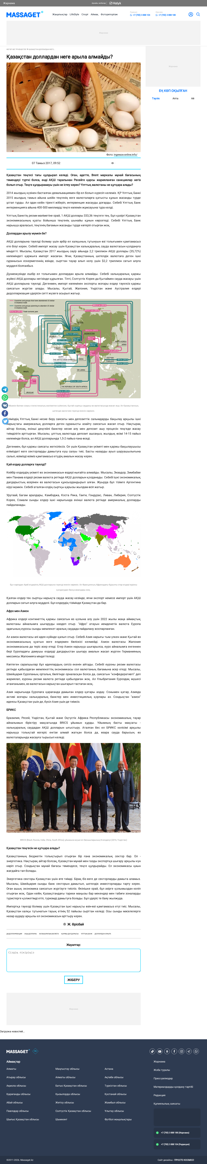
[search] (198, 14)
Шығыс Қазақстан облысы (22, 1119)
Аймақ (94, 14)
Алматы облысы (65, 1077)
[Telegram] (189, 1051)
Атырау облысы (16, 1077)
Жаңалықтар (59, 14)
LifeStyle (74, 14)
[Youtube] (159, 1051)
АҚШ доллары (30, 934)
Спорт (85, 14)
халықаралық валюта (49, 934)
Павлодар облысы (17, 1110)
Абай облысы (14, 1102)
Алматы (11, 1068)
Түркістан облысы (116, 1085)
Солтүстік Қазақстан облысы (73, 1110)
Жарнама (9, 3)
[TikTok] (152, 1051)
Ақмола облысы (16, 1085)
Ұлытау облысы (114, 1110)
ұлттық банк (86, 934)
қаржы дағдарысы (70, 934)
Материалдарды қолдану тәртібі (173, 1086)
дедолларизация (14, 934)
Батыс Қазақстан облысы (71, 1085)
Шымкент (61, 1119)
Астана (109, 1068)
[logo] (24, 14)
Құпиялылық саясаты (167, 1103)
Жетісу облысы (64, 1102)
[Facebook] (174, 1051)
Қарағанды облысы (18, 1094)
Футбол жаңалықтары (118, 1119)
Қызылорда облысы (67, 1094)
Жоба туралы (162, 1070)
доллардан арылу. (103, 934)
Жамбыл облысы (115, 1102)
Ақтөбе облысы (114, 1077)
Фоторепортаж (109, 14)
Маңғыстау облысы (67, 1068)
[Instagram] (181, 1051)
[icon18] (35, 1051)
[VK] (167, 1051)
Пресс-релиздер (163, 1078)
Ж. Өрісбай (75, 924)
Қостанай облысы (115, 1094)
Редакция (159, 1095)
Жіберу (73, 980)
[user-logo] (190, 14)
